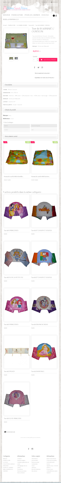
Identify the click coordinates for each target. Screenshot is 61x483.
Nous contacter (21, 472)
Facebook (28, 449)
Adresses (34, 467)
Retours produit (35, 462)
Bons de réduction (36, 469)
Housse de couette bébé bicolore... (40, 177)
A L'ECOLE (45, 15)
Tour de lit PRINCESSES (11, 231)
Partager (34, 67)
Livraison (19, 458)
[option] (16, 40)
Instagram (32, 449)
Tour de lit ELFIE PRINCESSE (12, 418)
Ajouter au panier (48, 60)
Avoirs (33, 465)
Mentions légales (21, 460)
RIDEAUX (6, 15)
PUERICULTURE (17, 15)
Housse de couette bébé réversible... (14, 177)
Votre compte (36, 456)
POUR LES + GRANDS (32, 15)
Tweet (38, 67)
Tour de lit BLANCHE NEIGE (39, 325)
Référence (6, 118)
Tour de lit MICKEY (9, 371)
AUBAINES (5, 471)
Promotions (20, 469)
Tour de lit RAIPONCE (37, 371)
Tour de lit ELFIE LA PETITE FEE (13, 277)
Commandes (35, 464)
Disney (9, 115)
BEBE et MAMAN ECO (11, 20)
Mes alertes (34, 471)
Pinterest (42, 67)
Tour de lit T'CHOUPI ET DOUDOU (41, 231)
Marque (5, 115)
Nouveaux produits (21, 471)
